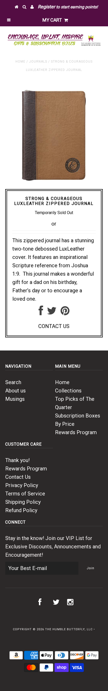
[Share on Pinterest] (65, 313)
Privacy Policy (21, 485)
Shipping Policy (23, 502)
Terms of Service (25, 493)
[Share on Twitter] (52, 313)
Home (20, 61)
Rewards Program (76, 432)
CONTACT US (53, 326)
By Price (64, 424)
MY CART (53, 20)
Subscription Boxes (77, 416)
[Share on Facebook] (41, 313)
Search (13, 382)
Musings (15, 399)
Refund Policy (21, 510)
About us (15, 390)
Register (46, 6)
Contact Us (18, 477)
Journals (38, 61)
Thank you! (17, 460)
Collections (68, 390)
